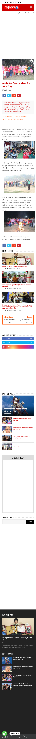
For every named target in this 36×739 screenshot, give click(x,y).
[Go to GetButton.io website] (5, 737)
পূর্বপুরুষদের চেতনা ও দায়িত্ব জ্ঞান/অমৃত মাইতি (16, 116)
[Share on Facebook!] (4, 95)
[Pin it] (19, 95)
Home (7, 737)
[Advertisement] (18, 36)
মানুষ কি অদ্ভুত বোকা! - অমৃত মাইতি (14, 119)
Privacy (21, 737)
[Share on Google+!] (14, 95)
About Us (14, 737)
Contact (28, 737)
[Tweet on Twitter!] (9, 95)
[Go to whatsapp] (4, 733)
